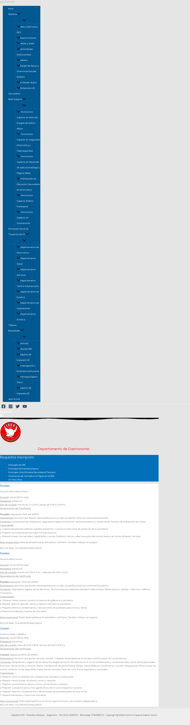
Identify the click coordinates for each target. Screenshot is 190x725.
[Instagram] (10, 407)
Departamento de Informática (28, 250)
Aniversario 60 (27, 88)
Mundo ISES (26, 349)
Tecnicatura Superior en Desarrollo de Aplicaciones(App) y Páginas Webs (28, 164)
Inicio (10, 8)
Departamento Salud (26, 261)
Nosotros (12, 14)
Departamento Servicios (26, 272)
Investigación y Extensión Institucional (28, 368)
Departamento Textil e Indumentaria (28, 283)
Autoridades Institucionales (25, 52)
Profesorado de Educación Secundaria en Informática (28, 184)
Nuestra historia (28, 38)
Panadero (5, 485)
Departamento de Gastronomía (28, 306)
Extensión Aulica (28, 82)
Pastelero (4, 553)
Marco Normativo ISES (27, 29)
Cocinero (4, 628)
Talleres (12, 325)
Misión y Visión (27, 43)
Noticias (24, 343)
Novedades (14, 330)
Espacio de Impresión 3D (24, 357)
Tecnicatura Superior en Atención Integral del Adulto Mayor (27, 120)
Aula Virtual (14, 399)
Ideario (23, 60)
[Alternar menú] (24, 20)
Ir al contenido (7, 1)
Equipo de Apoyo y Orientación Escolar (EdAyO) (28, 71)
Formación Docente (18, 228)
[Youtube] (24, 407)
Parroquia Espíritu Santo (27, 379)
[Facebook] (3, 407)
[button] (19, 14)
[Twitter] (17, 407)
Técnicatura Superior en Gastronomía (25, 218)
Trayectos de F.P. (16, 234)
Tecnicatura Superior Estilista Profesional (25, 201)
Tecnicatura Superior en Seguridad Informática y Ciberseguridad (28, 142)
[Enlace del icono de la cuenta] (1, 416)
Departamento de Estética (28, 294)
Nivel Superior (15, 99)
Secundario (14, 93)
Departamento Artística (26, 317)
